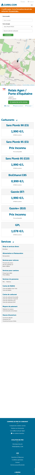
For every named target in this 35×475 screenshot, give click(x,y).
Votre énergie (6, 24)
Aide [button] (23, 1)
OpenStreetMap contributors (29, 85)
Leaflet (2, 85)
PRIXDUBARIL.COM (17, 446)
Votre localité (6, 16)
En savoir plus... (14, 11)
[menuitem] (17, 422)
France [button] (31, 1)
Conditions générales (17, 459)
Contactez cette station (19, 102)
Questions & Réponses (17, 457)
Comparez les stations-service (18, 425)
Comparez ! (8, 35)
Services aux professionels (17, 465)
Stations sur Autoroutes (17, 428)
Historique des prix (17, 444)
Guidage (8, 105)
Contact (17, 462)
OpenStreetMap (13, 85)
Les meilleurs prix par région (17, 430)
